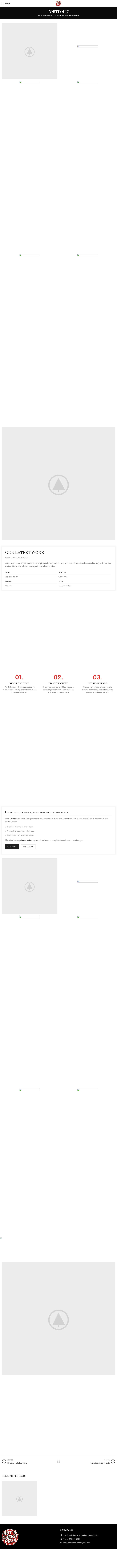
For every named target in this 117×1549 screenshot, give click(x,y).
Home (40, 16)
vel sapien (14, 818)
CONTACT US (28, 847)
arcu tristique (28, 840)
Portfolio (48, 16)
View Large (35, 1482)
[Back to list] (58, 1461)
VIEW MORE (12, 847)
